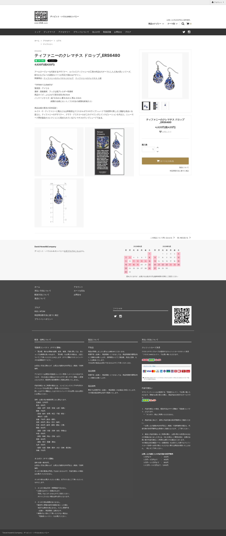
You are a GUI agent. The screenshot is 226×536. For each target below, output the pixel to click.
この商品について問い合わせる (161, 238)
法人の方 (96, 32)
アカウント (218, 2)
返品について (184, 167)
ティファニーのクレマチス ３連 (88, 78)
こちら (77, 251)
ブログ (128, 32)
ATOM (42, 311)
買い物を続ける (183, 238)
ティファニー (48, 44)
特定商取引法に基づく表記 (179, 171)
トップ (37, 32)
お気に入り (166, 132)
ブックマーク (49, 32)
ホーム (37, 41)
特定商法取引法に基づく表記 (46, 315)
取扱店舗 (107, 32)
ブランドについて (81, 32)
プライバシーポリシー (44, 319)
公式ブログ (68, 251)
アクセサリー (64, 32)
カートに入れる (167, 161)
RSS (36, 311)
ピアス (58, 41)
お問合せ (118, 32)
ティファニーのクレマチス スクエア (59, 78)
